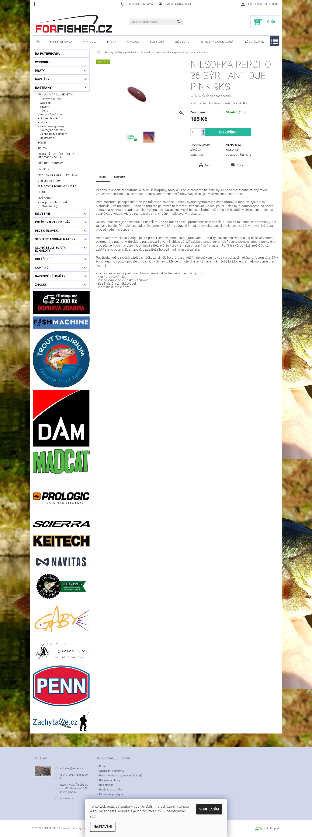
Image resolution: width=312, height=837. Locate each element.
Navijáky (133, 41)
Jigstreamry (47, 137)
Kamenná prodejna (111, 794)
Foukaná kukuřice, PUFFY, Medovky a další (56, 155)
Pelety (43, 148)
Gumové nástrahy (51, 99)
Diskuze (119, 177)
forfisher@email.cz (71, 768)
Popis (103, 177)
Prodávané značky (110, 789)
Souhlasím (209, 809)
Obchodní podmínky (111, 770)
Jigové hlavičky (49, 118)
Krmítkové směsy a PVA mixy (58, 174)
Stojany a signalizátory (55, 239)
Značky (41, 284)
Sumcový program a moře (57, 186)
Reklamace (106, 784)
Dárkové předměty (50, 276)
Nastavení (103, 827)
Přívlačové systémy (52, 126)
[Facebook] (35, 4)
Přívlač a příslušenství (55, 94)
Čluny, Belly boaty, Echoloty (50, 249)
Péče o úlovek (253, 41)
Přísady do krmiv (50, 163)
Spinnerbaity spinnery (53, 133)
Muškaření (45, 197)
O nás (103, 766)
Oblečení (42, 259)
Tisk (207, 165)
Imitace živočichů (51, 114)
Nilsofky (232, 149)
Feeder (43, 192)
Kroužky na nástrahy (52, 130)
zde (93, 816)
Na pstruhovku (60, 41)
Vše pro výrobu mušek (53, 202)
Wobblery (46, 102)
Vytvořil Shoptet (269, 828)
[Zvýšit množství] (203, 130)
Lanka (43, 122)
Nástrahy (157, 41)
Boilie (42, 142)
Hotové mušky (49, 206)
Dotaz (240, 165)
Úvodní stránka (38, 41)
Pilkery (44, 110)
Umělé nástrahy (50, 180)
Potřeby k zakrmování (216, 41)
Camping (42, 267)
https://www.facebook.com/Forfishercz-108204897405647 (73, 788)
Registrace (272, 4)
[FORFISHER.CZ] (74, 24)
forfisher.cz (66, 798)
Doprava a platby (109, 780)
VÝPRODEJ (89, 41)
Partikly (44, 168)
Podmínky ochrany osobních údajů (120, 775)
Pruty (111, 41)
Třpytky (44, 106)
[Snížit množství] (203, 134)
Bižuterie (182, 41)
